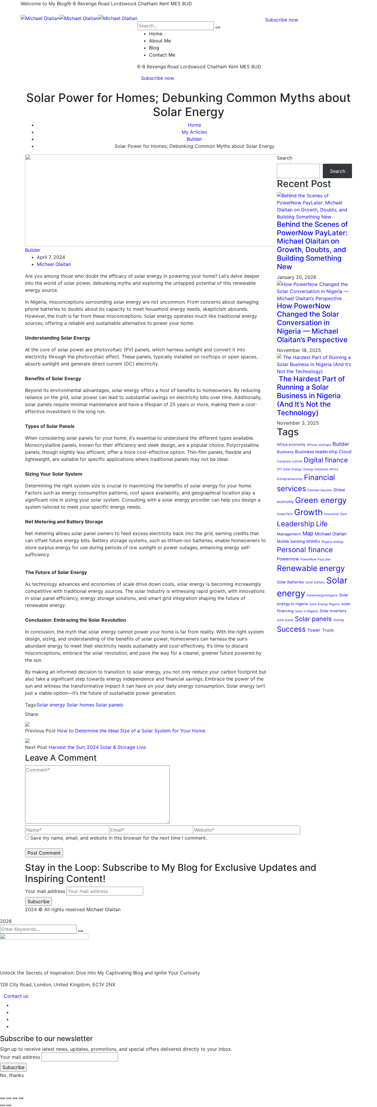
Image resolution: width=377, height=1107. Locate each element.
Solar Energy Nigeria (324, 604)
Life (322, 523)
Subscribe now (157, 78)
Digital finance (326, 460)
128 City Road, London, (26, 984)
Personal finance (305, 549)
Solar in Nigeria (306, 611)
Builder (194, 139)
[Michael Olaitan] (40, 18)
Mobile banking (291, 541)
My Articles (194, 132)
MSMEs (313, 541)
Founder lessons (319, 490)
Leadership (296, 523)
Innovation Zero (335, 514)
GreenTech (285, 514)
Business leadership (316, 451)
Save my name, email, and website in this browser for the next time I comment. (118, 838)
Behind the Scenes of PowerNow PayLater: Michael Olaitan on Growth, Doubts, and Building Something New (312, 245)
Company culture (289, 461)
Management (289, 534)
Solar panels (109, 705)
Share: (32, 714)
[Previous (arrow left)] (2, 1105)
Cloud (345, 451)
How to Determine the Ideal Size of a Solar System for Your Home (131, 731)
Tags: (31, 705)
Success (291, 629)
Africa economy (291, 444)
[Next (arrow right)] (8, 1105)
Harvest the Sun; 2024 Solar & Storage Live (97, 747)
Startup (338, 620)
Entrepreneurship (289, 479)
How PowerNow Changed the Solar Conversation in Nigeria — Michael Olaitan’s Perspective (312, 323)
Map (307, 533)
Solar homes (80, 705)
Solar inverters (333, 610)
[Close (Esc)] (21, 1098)
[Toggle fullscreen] (8, 1098)
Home (194, 125)
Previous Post (40, 731)
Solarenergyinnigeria (322, 595)
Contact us (16, 996)
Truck (328, 630)
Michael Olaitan (54, 264)
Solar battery (315, 582)
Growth (308, 512)
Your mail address (45, 891)
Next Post (36, 747)
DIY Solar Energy (289, 469)
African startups (319, 445)
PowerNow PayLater (315, 559)
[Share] (14, 1098)
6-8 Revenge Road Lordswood (102, 3)
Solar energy (51, 705)
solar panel (285, 620)
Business (285, 451)
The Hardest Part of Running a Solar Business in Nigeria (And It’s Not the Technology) (311, 396)
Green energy (321, 500)
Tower (313, 630)
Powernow (288, 559)
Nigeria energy (333, 542)
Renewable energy (311, 568)
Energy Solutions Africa (320, 469)
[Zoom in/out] (2, 1098)
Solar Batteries (290, 582)
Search (284, 158)
